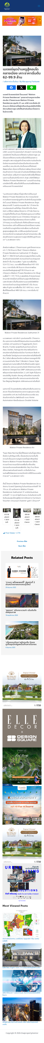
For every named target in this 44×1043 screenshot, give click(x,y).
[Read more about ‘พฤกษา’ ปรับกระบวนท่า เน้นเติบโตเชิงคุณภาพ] (22, 600)
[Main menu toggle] (39, 6)
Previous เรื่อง (22, 541)
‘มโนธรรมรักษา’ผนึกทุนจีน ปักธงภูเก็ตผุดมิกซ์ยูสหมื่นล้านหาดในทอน (21, 643)
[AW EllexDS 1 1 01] (21, 728)
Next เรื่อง (22, 546)
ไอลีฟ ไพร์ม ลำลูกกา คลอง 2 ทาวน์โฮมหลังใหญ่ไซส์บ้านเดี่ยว (21, 968)
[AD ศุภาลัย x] (22, 20)
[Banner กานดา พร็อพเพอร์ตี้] (21, 805)
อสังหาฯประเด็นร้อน (11, 81)
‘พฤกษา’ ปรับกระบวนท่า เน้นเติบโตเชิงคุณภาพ (21, 611)
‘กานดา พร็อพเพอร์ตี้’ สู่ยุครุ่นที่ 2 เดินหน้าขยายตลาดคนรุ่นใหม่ (20, 583)
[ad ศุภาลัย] (21, 687)
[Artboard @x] (21, 882)
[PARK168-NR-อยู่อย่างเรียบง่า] (21, 766)
